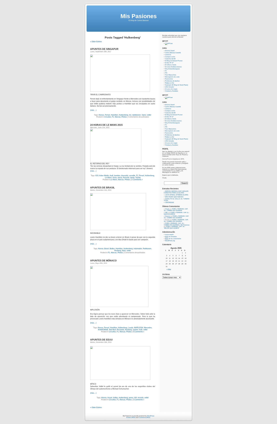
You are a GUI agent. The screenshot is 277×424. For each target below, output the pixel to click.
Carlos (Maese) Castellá (173, 52)
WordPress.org (170, 240)
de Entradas (171, 236)
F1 (113, 117)
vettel (149, 115)
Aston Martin (104, 176)
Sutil (140, 330)
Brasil (106, 249)
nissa (115, 178)
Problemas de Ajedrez (172, 81)
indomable (138, 249)
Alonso (101, 115)
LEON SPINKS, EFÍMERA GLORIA (176, 195)
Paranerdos (169, 79)
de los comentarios (173, 238)
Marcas (118, 117)
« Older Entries (96, 42)
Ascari (109, 398)
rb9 (135, 398)
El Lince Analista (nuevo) (173, 67)
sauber (135, 330)
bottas (115, 398)
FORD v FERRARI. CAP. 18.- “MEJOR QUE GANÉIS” (174, 227)
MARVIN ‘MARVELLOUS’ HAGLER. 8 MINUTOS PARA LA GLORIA (176, 192)
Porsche (126, 178)
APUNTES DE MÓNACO (103, 260)
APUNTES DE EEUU (101, 339)
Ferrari (107, 115)
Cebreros (168, 54)
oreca (120, 178)
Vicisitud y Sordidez (171, 91)
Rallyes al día (169, 83)
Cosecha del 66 (170, 58)
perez (131, 398)
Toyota (138, 178)
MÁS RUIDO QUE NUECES (174, 197)
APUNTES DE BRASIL (102, 187)
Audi (111, 176)
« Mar (169, 269)
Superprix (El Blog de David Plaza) (176, 85)
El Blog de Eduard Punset (174, 60)
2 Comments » (137, 180)
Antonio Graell (169, 50)
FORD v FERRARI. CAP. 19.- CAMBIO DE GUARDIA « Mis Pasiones (176, 224)
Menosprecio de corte (172, 77)
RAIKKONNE (103, 330)
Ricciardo (120, 330)
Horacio (167, 216)
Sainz (144, 115)
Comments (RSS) (144, 417)
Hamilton (114, 115)
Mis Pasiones (138, 16)
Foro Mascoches (170, 75)
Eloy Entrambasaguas (172, 69)
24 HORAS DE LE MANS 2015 (106, 125)
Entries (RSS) (130, 417)
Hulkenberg (123, 115)
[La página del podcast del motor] (169, 43)
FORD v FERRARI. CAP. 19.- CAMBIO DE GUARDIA (176, 209)
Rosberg (117, 251)
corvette (132, 176)
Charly (167, 209)
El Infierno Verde (170, 65)
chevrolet (124, 176)
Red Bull (112, 330)
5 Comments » (138, 332)
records (141, 398)
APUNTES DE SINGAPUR (104, 49)
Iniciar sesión (169, 234)
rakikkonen (136, 115)
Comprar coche (170, 56)
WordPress (150, 416)
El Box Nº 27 (169, 63)
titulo (124, 251)
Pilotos (124, 117)
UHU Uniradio (169, 87)
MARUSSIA (138, 328)
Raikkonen (147, 249)
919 (96, 176)
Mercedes (148, 328)
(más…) (93, 110)
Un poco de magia (171, 89)
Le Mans (108, 178)
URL (166, 212)
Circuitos (107, 117)
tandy (132, 178)
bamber (117, 176)
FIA (166, 73)
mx (130, 115)
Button (112, 249)
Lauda (130, 328)
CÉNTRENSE (169, 202)
